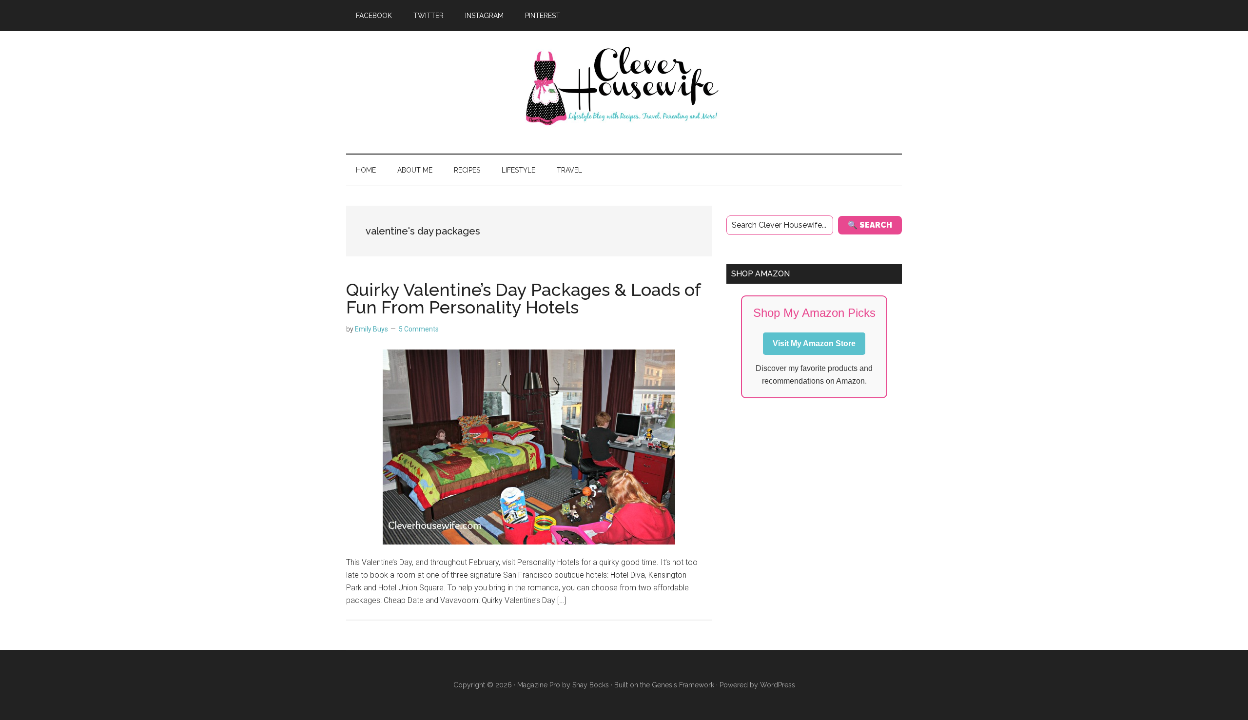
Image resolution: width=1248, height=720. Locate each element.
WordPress (777, 685)
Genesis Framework (683, 685)
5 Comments (419, 329)
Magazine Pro (538, 685)
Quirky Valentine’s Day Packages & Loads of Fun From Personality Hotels (523, 298)
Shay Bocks (590, 685)
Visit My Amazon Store (814, 343)
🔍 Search (870, 225)
